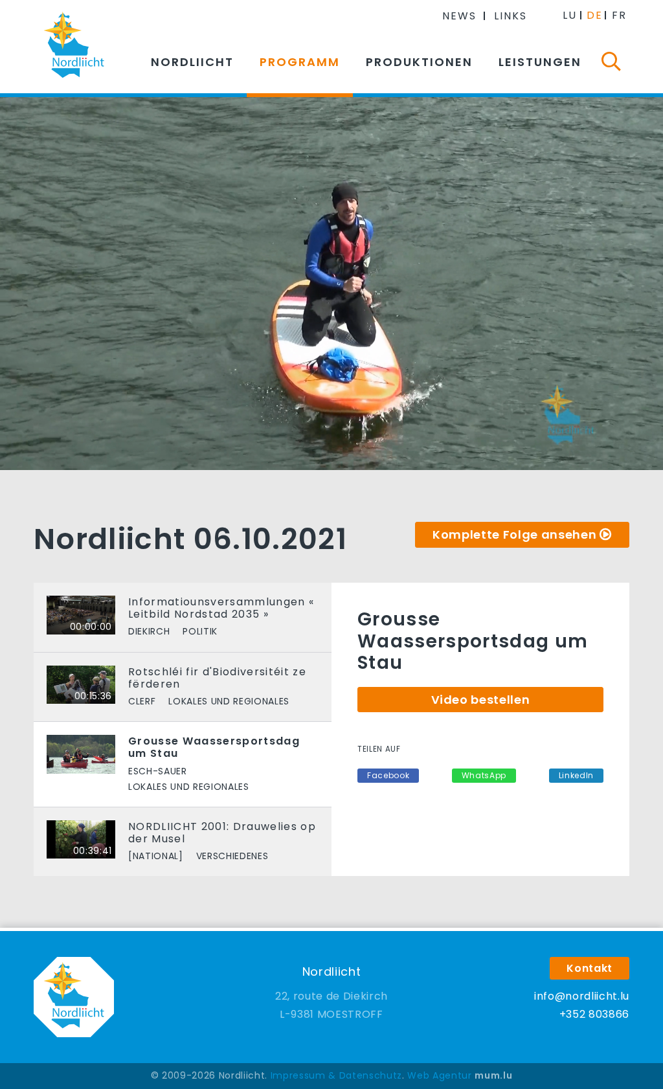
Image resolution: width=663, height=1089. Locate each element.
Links (510, 15)
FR (619, 15)
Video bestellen (480, 699)
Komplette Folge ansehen (514, 534)
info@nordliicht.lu (581, 996)
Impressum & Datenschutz (336, 1075)
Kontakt (589, 968)
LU (570, 15)
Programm (300, 62)
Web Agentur (439, 1075)
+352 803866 (594, 1014)
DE (595, 15)
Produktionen (419, 62)
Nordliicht (192, 62)
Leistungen (540, 62)
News (459, 15)
